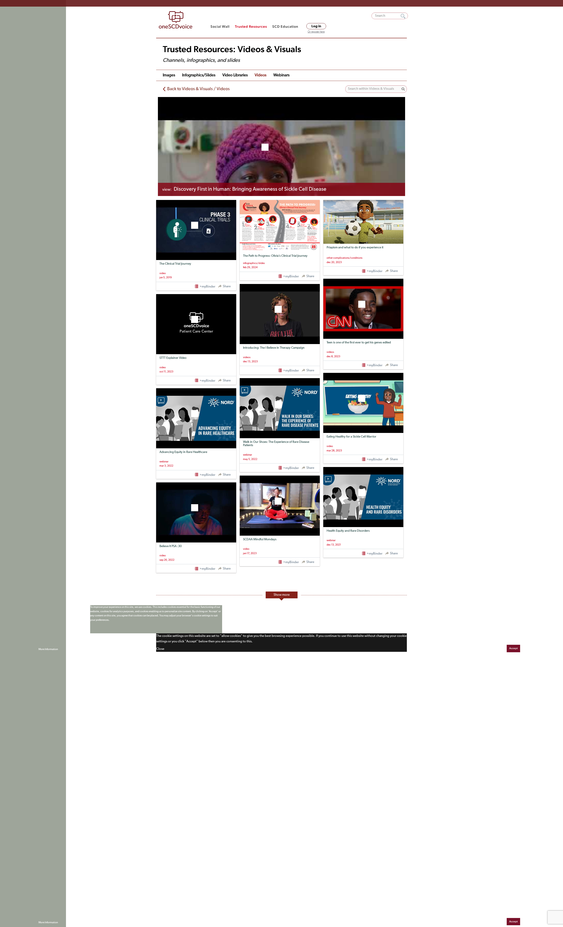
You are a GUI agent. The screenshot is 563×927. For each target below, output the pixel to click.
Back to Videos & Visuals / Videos (198, 89)
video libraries (235, 75)
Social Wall (220, 26)
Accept (513, 648)
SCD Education (285, 26)
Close (160, 648)
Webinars (281, 75)
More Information (48, 649)
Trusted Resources (251, 26)
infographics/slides (198, 75)
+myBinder (207, 286)
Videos (260, 75)
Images (169, 75)
